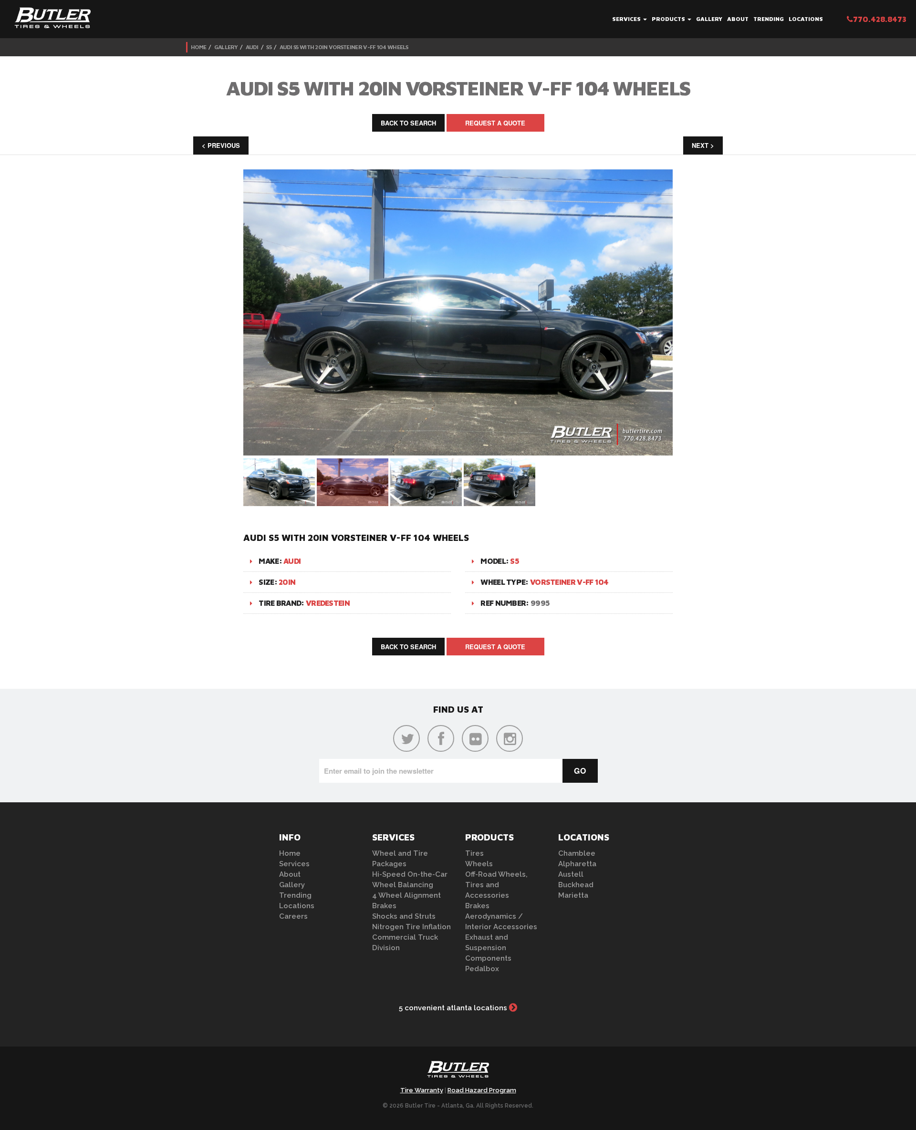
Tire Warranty (421, 1090)
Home (198, 47)
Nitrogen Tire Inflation (411, 927)
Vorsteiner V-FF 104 (569, 582)
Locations (806, 18)
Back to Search (408, 122)
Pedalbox (482, 968)
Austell (570, 874)
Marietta (573, 895)
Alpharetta (577, 864)
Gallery (709, 18)
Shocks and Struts (404, 916)
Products (669, 18)
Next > (703, 145)
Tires (474, 853)
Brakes (384, 906)
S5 (268, 47)
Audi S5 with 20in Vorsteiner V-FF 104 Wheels (344, 47)
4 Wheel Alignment (406, 895)
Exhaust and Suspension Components (488, 948)
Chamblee (576, 853)
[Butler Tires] (458, 1072)
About (738, 18)
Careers (293, 916)
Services (627, 18)
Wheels (479, 864)
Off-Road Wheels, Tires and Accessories (496, 885)
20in (287, 582)
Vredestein (328, 603)
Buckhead (575, 885)
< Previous (221, 145)
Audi (252, 47)
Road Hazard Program (482, 1090)
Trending (768, 18)
